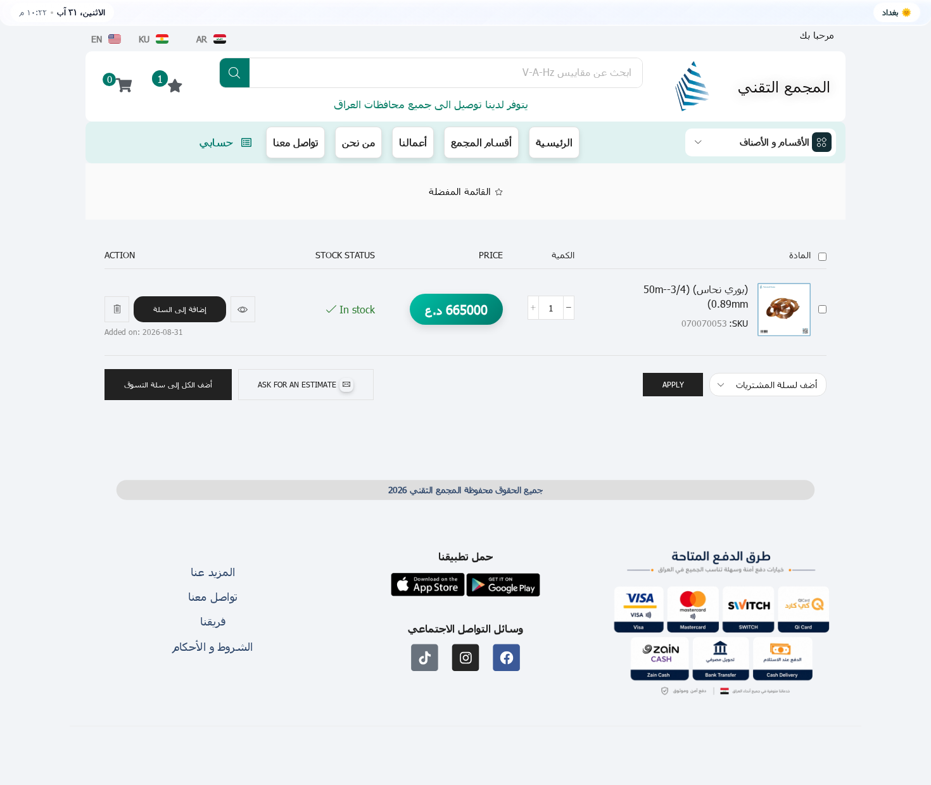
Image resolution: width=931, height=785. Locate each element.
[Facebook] (506, 657)
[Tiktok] (424, 657)
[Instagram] (465, 657)
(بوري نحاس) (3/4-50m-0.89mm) (695, 296)
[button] (180, 309)
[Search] (235, 72)
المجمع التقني (784, 86)
